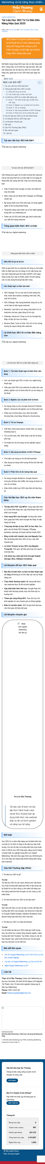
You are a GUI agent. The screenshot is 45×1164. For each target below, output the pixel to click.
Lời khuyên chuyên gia (14, 122)
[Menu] (3, 9)
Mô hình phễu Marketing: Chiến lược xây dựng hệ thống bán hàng (22, 1035)
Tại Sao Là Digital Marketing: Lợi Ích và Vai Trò (23, 962)
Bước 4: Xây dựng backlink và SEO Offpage (25, 110)
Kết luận (8, 124)
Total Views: (14, 1137)
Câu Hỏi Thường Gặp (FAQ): (16, 127)
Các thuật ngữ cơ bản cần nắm (20, 94)
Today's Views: (15, 1127)
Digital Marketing (8, 17)
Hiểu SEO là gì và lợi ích (17, 92)
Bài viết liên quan (11, 130)
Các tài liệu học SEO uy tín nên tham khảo (21, 116)
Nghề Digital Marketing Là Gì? (16, 966)
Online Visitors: (15, 1122)
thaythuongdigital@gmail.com (19, 993)
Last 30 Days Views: (17, 1132)
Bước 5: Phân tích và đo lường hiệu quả (23, 113)
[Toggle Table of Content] (38, 83)
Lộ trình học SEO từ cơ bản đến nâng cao (21, 97)
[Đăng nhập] (41, 9)
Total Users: (14, 1142)
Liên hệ (9, 133)
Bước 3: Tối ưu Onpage (17, 108)
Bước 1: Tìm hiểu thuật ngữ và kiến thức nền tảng (24, 101)
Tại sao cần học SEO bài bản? (17, 86)
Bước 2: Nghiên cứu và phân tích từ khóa (24, 105)
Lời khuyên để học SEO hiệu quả (17, 119)
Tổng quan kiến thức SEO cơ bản (18, 89)
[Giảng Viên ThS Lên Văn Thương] (22, 9)
